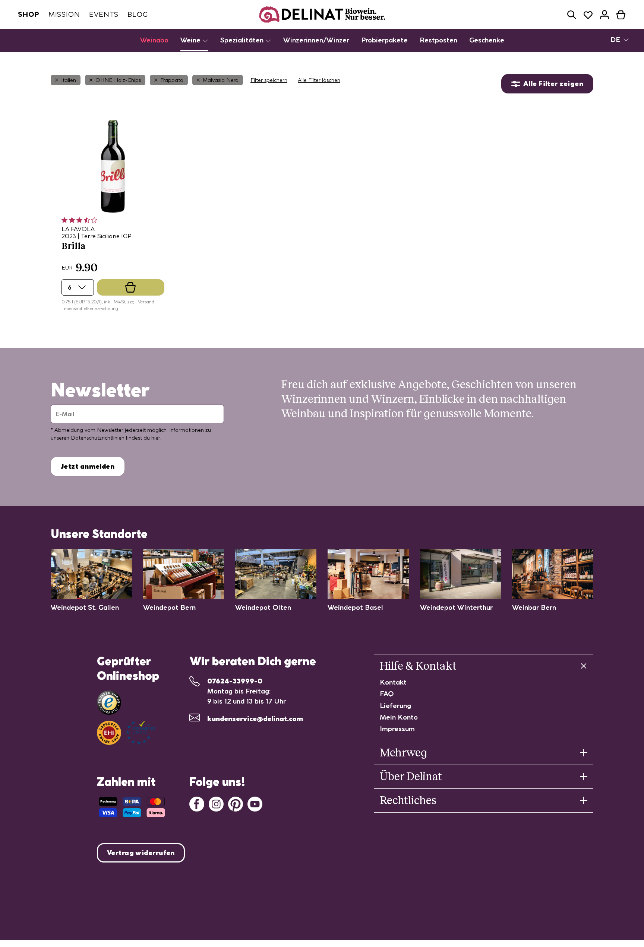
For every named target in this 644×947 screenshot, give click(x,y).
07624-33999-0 (234, 681)
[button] (572, 14)
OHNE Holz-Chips (118, 80)
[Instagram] (216, 803)
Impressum (397, 728)
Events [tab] (104, 14)
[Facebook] (196, 803)
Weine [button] (191, 40)
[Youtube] (254, 803)
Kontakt (393, 682)
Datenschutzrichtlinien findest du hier (115, 437)
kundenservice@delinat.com (255, 718)
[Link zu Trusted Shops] (109, 703)
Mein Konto (399, 717)
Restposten (438, 40)
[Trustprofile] (126, 733)
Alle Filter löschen (319, 80)
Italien (68, 80)
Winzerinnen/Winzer (316, 40)
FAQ (387, 693)
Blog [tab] (137, 14)
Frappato (171, 80)
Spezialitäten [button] (242, 40)
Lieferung (395, 705)
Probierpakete (384, 40)
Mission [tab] (64, 14)
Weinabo (154, 40)
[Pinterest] (235, 803)
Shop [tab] (29, 14)
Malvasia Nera (221, 80)
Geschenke (486, 40)
